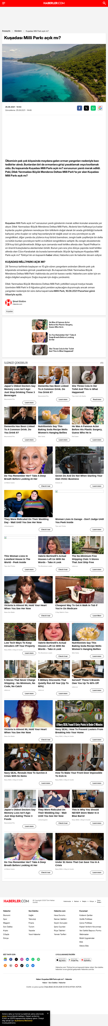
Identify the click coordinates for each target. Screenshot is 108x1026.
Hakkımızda (67, 901)
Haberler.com (59, 911)
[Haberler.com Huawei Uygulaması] (86, 960)
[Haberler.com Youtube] (16, 965)
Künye (92, 901)
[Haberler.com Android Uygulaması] (73, 960)
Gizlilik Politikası (85, 919)
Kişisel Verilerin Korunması (90, 927)
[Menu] (3, 3)
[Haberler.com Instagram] (22, 959)
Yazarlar (32, 930)
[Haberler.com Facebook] (11, 959)
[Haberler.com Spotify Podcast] (38, 959)
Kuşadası (9, 311)
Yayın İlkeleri (99, 901)
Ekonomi (6, 915)
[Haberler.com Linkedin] (27, 959)
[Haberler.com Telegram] (27, 965)
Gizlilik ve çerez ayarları (35, 987)
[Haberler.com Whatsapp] (33, 959)
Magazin (6, 923)
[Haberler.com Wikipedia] (11, 965)
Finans (31, 923)
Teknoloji (32, 919)
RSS (81, 942)
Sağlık (31, 915)
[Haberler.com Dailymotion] (33, 965)
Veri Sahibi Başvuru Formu (90, 930)
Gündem (18, 31)
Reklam (76, 901)
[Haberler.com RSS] (5, 965)
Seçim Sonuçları (60, 923)
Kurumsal (83, 911)
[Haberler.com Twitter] (16, 959)
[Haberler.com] (16, 901)
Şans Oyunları (59, 927)
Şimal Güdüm (19, 301)
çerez (4, 1016)
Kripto (5, 930)
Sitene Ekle (84, 946)
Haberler (7, 911)
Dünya (5, 938)
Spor (5, 919)
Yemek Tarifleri (60, 934)
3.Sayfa (6, 934)
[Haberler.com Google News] (5, 959)
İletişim (84, 901)
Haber (44, 983)
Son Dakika (7, 927)
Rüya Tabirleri (59, 930)
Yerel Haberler (34, 934)
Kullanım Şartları (86, 915)
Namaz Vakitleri (60, 919)
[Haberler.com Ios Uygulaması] (61, 960)
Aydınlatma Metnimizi (23, 1020)
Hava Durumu (59, 915)
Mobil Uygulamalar (87, 938)
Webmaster (84, 934)
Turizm (31, 927)
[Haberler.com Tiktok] (22, 965)
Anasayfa (6, 31)
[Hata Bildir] (48, 987)
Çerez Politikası (85, 923)
